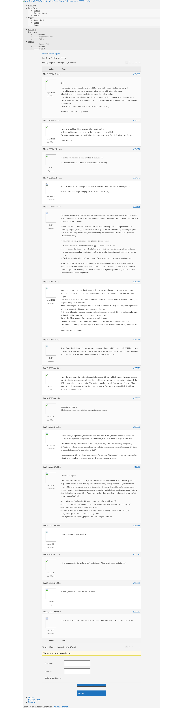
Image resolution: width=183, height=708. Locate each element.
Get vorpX (32, 6)
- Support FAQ (41, 44)
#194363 (136, 120)
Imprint (65, 707)
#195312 (136, 526)
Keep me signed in (54, 678)
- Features (39, 34)
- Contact (39, 49)
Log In (91, 685)
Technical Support (54, 54)
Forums (36, 23)
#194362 (136, 74)
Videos (36, 15)
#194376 (136, 178)
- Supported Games (43, 37)
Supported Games (40, 13)
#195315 (136, 554)
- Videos (39, 39)
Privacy (56, 707)
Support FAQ (39, 20)
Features (37, 11)
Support (31, 18)
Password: (49, 671)
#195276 (136, 368)
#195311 (136, 467)
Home (30, 697)
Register (81, 693)
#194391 (136, 282)
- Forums (39, 46)
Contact (36, 25)
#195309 (136, 427)
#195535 (136, 612)
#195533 (136, 583)
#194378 (136, 207)
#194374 (136, 149)
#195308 (136, 398)
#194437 (136, 340)
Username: (49, 663)
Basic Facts (32, 8)
